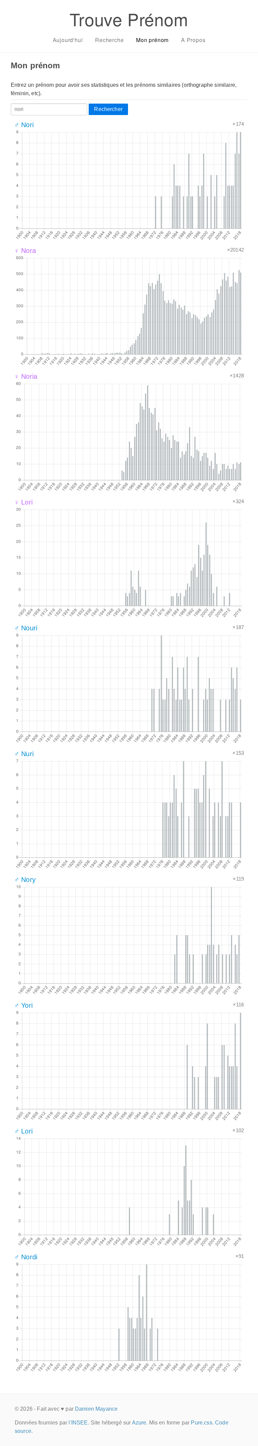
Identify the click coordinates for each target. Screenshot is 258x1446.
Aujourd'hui (68, 40)
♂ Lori (23, 1131)
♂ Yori (23, 1005)
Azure (139, 1422)
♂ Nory (25, 879)
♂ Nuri (24, 753)
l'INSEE (78, 1422)
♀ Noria (25, 376)
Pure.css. (202, 1422)
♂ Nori (24, 124)
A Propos (193, 40)
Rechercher (108, 109)
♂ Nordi (25, 1257)
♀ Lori (23, 502)
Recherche (109, 40)
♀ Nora (25, 250)
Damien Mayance (96, 1409)
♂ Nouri (25, 628)
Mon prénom (152, 40)
